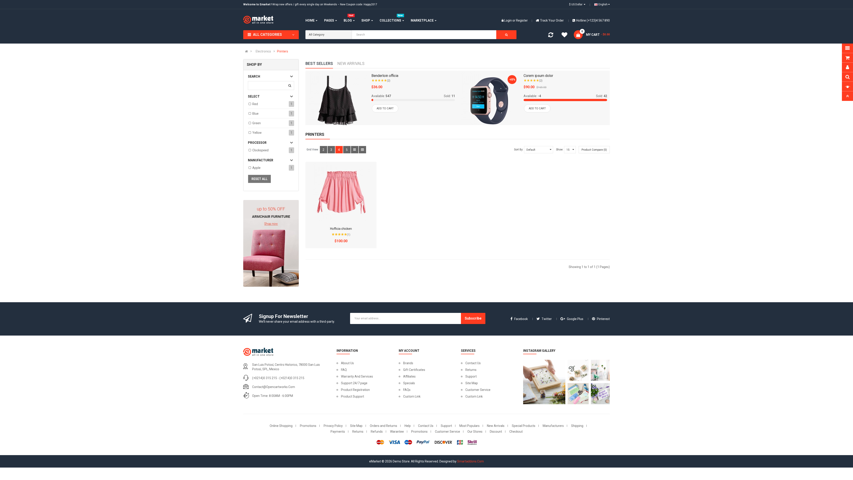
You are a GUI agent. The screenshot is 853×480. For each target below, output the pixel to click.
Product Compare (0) (594, 149)
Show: (559, 149)
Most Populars (469, 426)
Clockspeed (260, 150)
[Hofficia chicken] (341, 192)
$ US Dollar (576, 4)
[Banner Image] (271, 243)
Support (471, 376)
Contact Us (473, 363)
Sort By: (518, 149)
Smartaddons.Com (470, 461)
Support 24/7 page (354, 383)
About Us (347, 363)
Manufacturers (553, 426)
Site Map (471, 383)
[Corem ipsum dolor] (489, 101)
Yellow (257, 132)
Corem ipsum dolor (538, 76)
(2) (388, 80)
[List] (354, 149)
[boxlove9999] (543, 382)
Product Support (352, 396)
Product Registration (355, 390)
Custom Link (412, 396)
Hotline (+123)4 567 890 (593, 20)
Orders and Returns (383, 426)
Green (256, 123)
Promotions (308, 426)
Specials (409, 383)
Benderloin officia (384, 76)
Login (508, 20)
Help (408, 426)
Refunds (377, 431)
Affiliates (409, 376)
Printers (282, 51)
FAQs (407, 390)
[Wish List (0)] (564, 35)
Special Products (523, 426)
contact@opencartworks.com (273, 387)
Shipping (577, 426)
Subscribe (473, 318)
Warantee (397, 431)
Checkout (516, 431)
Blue (255, 113)
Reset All (259, 179)
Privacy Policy (333, 426)
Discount (496, 431)
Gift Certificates (414, 370)
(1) (348, 234)
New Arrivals (495, 426)
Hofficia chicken (341, 228)
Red (255, 104)
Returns (470, 370)
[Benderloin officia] (337, 101)
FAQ (344, 370)
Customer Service (477, 390)
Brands (408, 363)
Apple (256, 168)
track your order (552, 20)
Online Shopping (281, 426)
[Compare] (550, 36)
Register (522, 20)
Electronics (263, 51)
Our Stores (474, 431)
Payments (338, 431)
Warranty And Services (357, 376)
